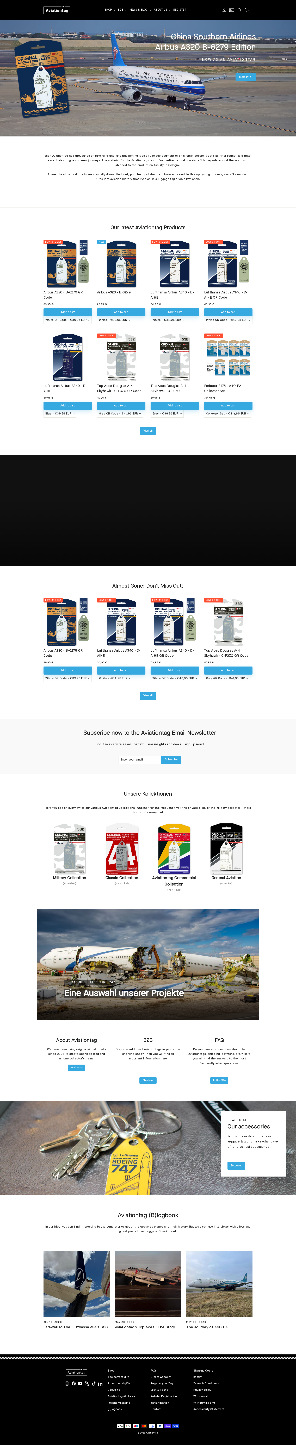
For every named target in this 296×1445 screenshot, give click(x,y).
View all (148, 431)
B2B (121, 10)
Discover (236, 1165)
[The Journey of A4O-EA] (219, 1284)
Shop (111, 1370)
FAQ (153, 1370)
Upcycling (114, 1390)
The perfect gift (118, 1377)
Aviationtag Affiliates (121, 1396)
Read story (77, 1067)
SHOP (109, 10)
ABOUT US (161, 10)
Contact (156, 1409)
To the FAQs (219, 1080)
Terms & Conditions (206, 1383)
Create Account (161, 1377)
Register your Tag (162, 1383)
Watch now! (150, 525)
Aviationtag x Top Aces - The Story (145, 1327)
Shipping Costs (203, 1370)
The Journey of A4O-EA (207, 1327)
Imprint (197, 1377)
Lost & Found (159, 1390)
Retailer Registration (164, 1396)
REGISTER (179, 10)
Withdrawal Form (204, 1403)
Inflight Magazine (119, 1403)
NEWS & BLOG (139, 10)
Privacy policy (202, 1390)
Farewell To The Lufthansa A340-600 (76, 1327)
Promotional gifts (119, 1383)
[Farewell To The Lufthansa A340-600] (77, 1284)
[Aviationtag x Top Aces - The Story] (148, 1284)
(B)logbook (115, 1409)
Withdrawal (200, 1396)
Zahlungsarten (160, 1403)
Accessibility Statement (209, 1409)
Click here (148, 1080)
